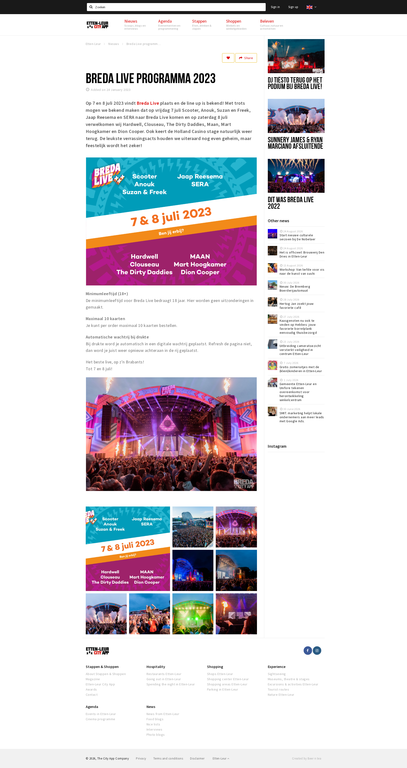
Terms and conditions (168, 758)
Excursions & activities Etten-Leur (293, 684)
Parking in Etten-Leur (222, 689)
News (151, 706)
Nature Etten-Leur (281, 694)
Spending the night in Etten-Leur (171, 684)
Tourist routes (278, 689)
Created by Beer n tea (306, 758)
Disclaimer (197, 758)
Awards (91, 689)
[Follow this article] (228, 58)
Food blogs (155, 719)
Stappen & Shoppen (102, 666)
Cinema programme (100, 719)
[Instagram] (317, 650)
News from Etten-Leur (163, 714)
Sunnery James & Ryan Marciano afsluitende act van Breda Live (295, 146)
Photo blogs (156, 734)
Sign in (275, 7)
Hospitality (156, 666)
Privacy (141, 758)
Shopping (215, 666)
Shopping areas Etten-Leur (227, 684)
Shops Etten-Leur (220, 674)
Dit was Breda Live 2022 (291, 202)
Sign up (293, 7)
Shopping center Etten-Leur (228, 679)
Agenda (92, 706)
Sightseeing (277, 674)
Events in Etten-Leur (101, 714)
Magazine (93, 679)
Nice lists (153, 724)
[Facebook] (308, 650)
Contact (92, 694)
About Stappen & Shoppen (106, 674)
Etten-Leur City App (100, 684)
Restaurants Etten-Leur (164, 674)
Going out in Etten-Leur (164, 679)
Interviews (155, 729)
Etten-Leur (220, 758)
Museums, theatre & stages (289, 679)
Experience (276, 666)
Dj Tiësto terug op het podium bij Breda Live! (295, 83)
